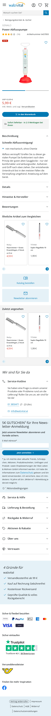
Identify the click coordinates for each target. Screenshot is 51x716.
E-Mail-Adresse (9, 440)
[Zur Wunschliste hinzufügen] (46, 42)
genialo (6, 25)
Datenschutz (26, 472)
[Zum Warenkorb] (46, 5)
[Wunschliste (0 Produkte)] (40, 5)
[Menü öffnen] (4, 5)
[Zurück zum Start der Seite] (48, 697)
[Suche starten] (46, 12)
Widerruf (35, 706)
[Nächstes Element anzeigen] (47, 269)
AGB (27, 706)
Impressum (36, 701)
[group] (25, 63)
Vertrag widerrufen (19, 701)
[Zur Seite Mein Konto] (33, 5)
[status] (22, 12)
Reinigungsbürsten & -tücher (18, 20)
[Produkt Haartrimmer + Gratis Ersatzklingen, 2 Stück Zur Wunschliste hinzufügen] (23, 224)
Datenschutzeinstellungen (26, 711)
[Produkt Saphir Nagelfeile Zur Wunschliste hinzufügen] (47, 224)
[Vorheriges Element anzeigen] (3, 269)
